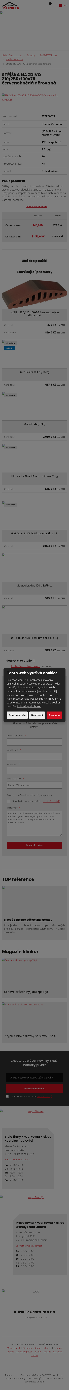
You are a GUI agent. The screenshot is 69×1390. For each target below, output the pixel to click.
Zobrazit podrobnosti (29, 706)
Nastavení (37, 715)
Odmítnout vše (17, 715)
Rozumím (54, 715)
